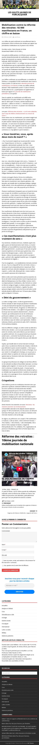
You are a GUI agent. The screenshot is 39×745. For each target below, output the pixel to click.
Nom (3, 544)
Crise (3, 611)
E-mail (4, 550)
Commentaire (6, 531)
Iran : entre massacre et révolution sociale (24, 733)
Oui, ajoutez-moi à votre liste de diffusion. (16, 565)
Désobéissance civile (8, 614)
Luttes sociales (6, 630)
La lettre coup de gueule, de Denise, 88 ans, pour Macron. (19, 646)
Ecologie (4, 617)
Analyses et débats (7, 608)
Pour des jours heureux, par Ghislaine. (19, 723)
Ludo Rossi (17, 37)
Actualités (5, 605)
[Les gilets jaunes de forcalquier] (19, 8)
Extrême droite (6, 621)
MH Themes (31, 743)
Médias (4, 633)
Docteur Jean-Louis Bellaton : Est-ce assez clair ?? (16, 644)
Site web (4, 555)
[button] (36, 19)
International (5, 627)
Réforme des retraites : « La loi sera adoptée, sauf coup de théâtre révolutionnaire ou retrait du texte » (19, 113)
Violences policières (7, 636)
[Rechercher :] (19, 673)
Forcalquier (5, 624)
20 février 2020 (7, 37)
